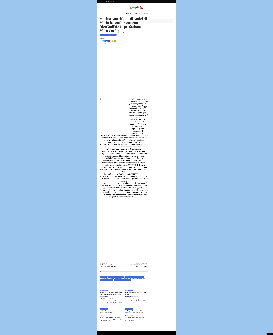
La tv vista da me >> (113, 34)
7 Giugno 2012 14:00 (121, 35)
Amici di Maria (102, 34)
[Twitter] (103, 41)
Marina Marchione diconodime (125, 278)
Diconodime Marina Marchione (132, 276)
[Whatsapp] (112, 41)
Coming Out (107, 34)
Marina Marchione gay (139, 278)
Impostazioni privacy (269, 333)
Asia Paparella (103, 298)
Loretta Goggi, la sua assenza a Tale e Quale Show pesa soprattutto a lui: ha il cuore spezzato (111, 294)
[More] (115, 41)
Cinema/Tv (127, 13)
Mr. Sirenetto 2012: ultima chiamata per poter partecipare (108, 265)
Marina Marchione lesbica (106, 280)
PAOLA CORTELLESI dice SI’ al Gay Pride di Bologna (139, 265)
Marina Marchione (111, 278)
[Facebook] (101, 41)
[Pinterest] (109, 41)
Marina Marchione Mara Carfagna (122, 280)
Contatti (102, 1)
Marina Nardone (129, 296)
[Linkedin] (106, 41)
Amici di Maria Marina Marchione (116, 276)
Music (145, 13)
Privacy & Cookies (110, 1)
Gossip (136, 13)
